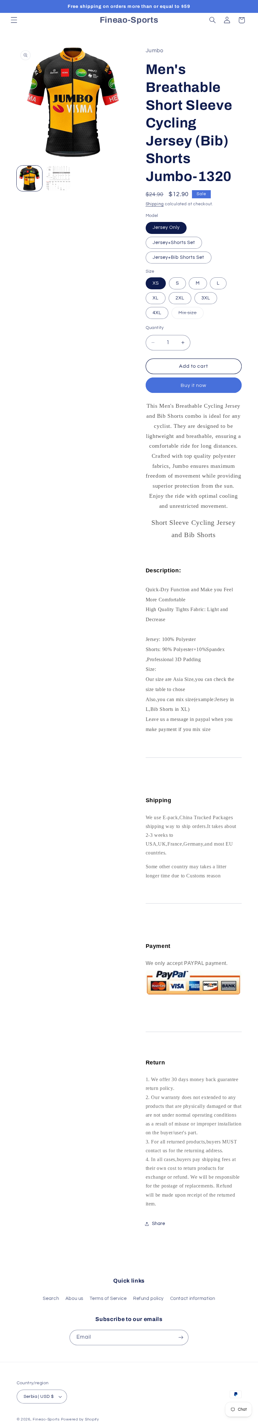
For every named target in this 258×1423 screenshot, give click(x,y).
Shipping (155, 204)
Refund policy (148, 1298)
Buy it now (194, 385)
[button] (14, 20)
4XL (157, 312)
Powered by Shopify (80, 1419)
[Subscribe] (181, 1337)
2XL (180, 298)
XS (156, 283)
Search (51, 1298)
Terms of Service (108, 1298)
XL (156, 298)
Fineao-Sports (46, 1419)
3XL (205, 298)
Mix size (191, 314)
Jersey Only (166, 227)
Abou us (74, 1298)
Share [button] (158, 1223)
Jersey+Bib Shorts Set (179, 257)
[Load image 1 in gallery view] (29, 178)
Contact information (192, 1298)
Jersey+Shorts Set (174, 242)
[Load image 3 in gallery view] (58, 178)
